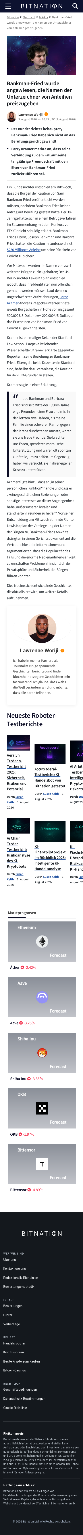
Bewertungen (13, 1306)
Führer (7, 1315)
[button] (75, 6)
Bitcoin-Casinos (14, 1370)
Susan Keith (51, 794)
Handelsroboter (14, 1343)
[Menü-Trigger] (8, 6)
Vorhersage (11, 1324)
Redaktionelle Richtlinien (20, 1278)
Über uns (9, 1259)
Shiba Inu (18, 1079)
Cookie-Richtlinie (15, 1408)
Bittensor (18, 1190)
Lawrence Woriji (39, 650)
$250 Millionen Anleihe (24, 250)
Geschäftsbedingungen (20, 1389)
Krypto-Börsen (13, 1352)
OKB (14, 1134)
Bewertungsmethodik (18, 1286)
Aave (14, 1023)
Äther (15, 967)
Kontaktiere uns (14, 1268)
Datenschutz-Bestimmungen (24, 1398)
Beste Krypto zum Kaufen (21, 1361)
